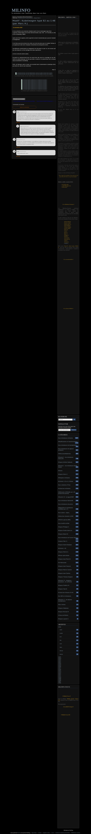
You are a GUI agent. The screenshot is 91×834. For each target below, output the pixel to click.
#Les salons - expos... (64, 512)
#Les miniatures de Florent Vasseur (68, 537)
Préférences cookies (75, 832)
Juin (61, 636)
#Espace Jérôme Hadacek (65, 462)
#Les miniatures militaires (65, 438)
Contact (40, 832)
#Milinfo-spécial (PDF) (64, 519)
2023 (59, 659)
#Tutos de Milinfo (63, 615)
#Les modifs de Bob (63, 523)
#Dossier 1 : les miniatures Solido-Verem (68, 466)
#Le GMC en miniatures (64, 596)
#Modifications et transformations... (25, 17)
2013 (59, 673)
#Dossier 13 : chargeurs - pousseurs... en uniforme (65, 581)
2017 (59, 668)
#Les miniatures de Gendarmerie (67, 445)
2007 (59, 681)
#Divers (60, 470)
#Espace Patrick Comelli (65, 569)
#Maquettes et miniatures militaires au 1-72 (65, 508)
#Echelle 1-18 (62, 548)
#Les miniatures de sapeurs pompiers (66, 449)
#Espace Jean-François (64, 566)
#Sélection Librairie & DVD (65, 516)
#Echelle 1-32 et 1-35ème (65, 481)
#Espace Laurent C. (63, 619)
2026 (59, 627)
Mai (60, 640)
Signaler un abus (46, 832)
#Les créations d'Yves (64, 485)
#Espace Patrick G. (63, 552)
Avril (61, 643)
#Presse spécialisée (63, 555)
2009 (59, 678)
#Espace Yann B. (62, 589)
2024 (59, 658)
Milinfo (21, 10)
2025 (59, 657)
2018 (59, 666)
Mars (61, 647)
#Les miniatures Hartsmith (65, 500)
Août (61, 629)
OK (74, 419)
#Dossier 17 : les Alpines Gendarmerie (65, 600)
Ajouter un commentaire (24, 107)
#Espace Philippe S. (63, 527)
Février (61, 650)
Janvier (61, 654)
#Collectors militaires (64, 488)
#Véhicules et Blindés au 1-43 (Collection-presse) (66, 492)
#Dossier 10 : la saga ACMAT (66, 497)
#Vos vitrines (61, 604)
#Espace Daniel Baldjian (65, 544)
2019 (59, 665)
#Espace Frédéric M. (63, 585)
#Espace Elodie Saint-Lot (65, 530)
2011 (59, 676)
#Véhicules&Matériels (64, 453)
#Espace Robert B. (63, 534)
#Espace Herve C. (63, 474)
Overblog (71, 830)
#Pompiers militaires (64, 477)
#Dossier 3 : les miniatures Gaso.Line (65, 458)
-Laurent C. (66, 243)
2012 (59, 674)
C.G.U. (53, 832)
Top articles (34, 832)
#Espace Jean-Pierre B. (64, 559)
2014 (59, 672)
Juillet (61, 633)
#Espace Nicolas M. (63, 611)
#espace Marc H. (37, 17)
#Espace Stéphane (63, 608)
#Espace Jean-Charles (64, 573)
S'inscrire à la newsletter (19, 99)
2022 (59, 661)
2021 (59, 662)
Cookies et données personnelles (63, 832)
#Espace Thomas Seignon (65, 577)
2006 (59, 683)
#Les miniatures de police (65, 504)
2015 (59, 670)
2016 (59, 669)
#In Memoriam (62, 562)
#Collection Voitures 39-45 (65, 592)
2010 (59, 677)
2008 (59, 680)
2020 (59, 664)
